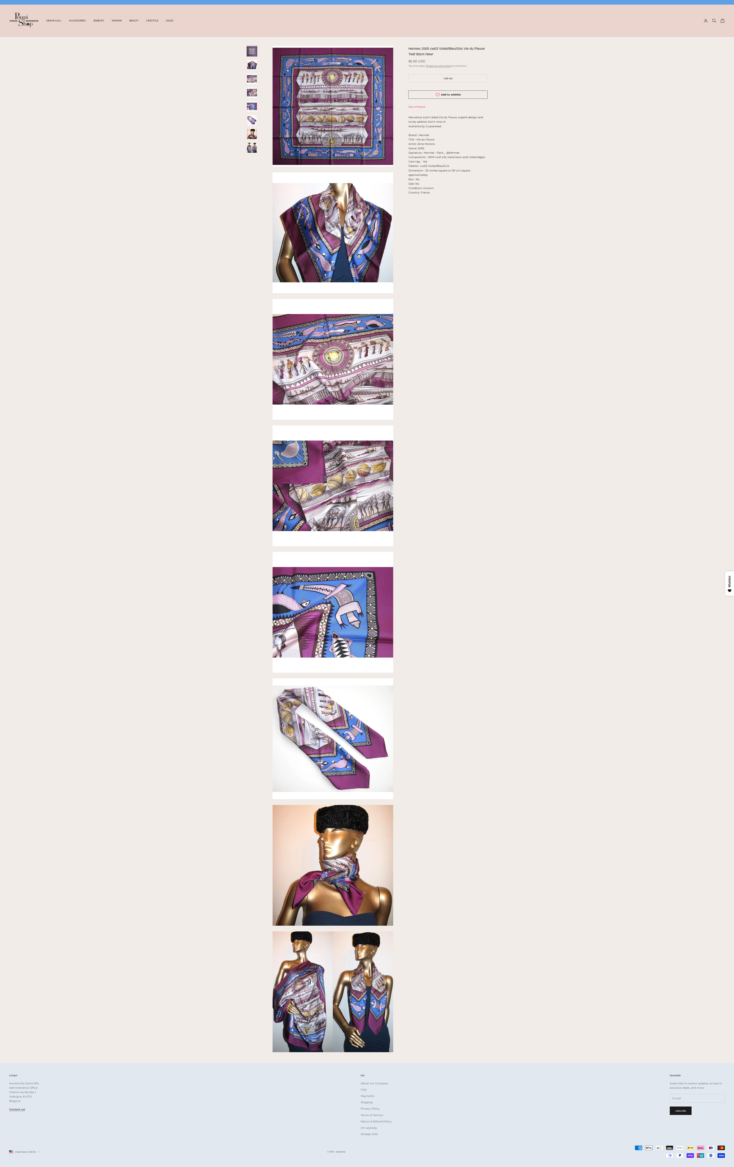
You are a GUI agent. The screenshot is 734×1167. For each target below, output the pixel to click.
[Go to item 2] (252, 65)
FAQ (364, 1089)
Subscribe (680, 1110)
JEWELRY (98, 20)
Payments (367, 1096)
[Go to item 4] (252, 92)
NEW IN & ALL (53, 20)
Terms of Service (372, 1115)
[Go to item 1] (252, 51)
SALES (169, 20)
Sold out (448, 78)
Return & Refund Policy (376, 1121)
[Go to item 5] (252, 106)
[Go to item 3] (252, 78)
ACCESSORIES (77, 20)
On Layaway (369, 1127)
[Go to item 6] (252, 120)
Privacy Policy (370, 1108)
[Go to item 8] (252, 147)
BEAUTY (134, 20)
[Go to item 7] (252, 134)
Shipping (367, 1102)
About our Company (374, 1083)
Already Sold (369, 1134)
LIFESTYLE (152, 20)
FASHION (117, 20)
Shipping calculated (438, 65)
